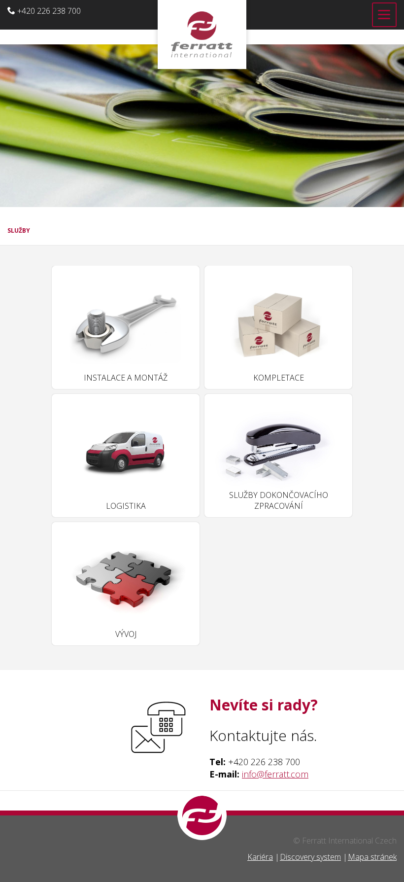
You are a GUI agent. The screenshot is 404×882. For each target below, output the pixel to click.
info (249, 774)
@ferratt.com (282, 774)
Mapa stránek (372, 856)
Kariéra (260, 856)
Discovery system (310, 856)
